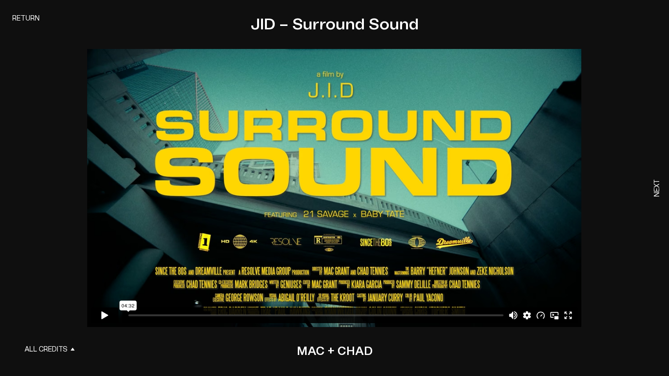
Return (26, 18)
